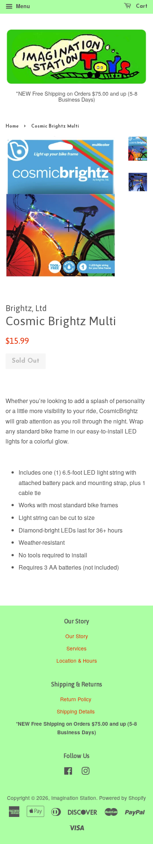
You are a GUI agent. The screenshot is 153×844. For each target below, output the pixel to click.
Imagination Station (73, 797)
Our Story (76, 636)
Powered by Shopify (122, 797)
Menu (22, 6)
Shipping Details (76, 711)
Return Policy (76, 699)
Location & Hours (76, 660)
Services (76, 648)
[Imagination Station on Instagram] (85, 772)
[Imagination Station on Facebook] (68, 772)
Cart (140, 6)
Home (12, 126)
